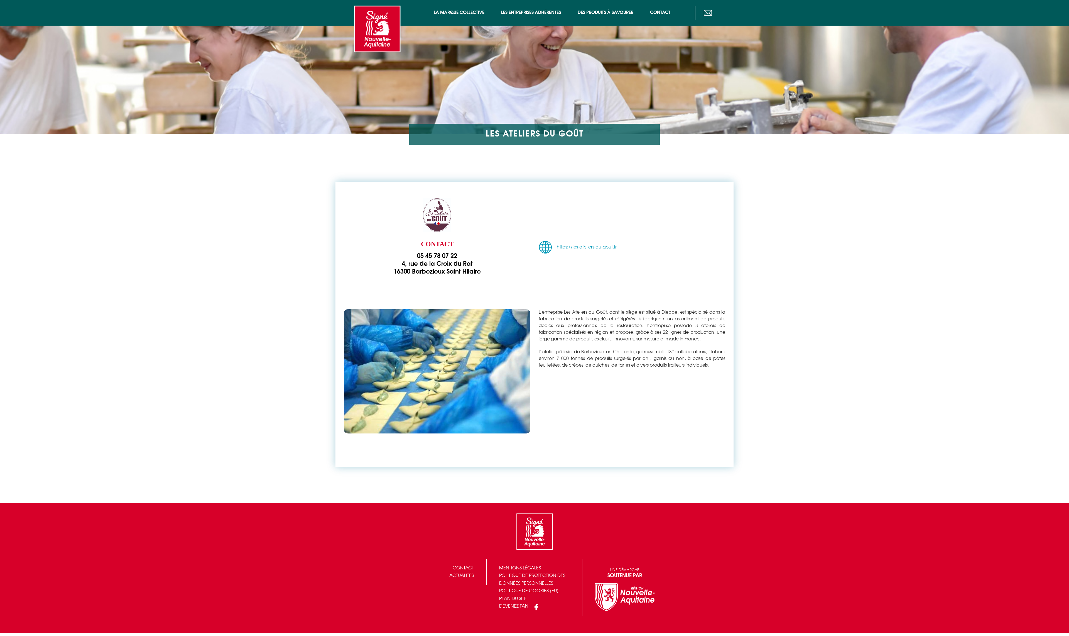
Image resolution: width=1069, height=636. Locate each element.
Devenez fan (513, 606)
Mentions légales (520, 568)
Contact (463, 568)
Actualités (461, 576)
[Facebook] (717, 12)
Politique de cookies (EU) (528, 591)
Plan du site (513, 599)
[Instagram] (728, 12)
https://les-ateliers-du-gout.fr (587, 247)
